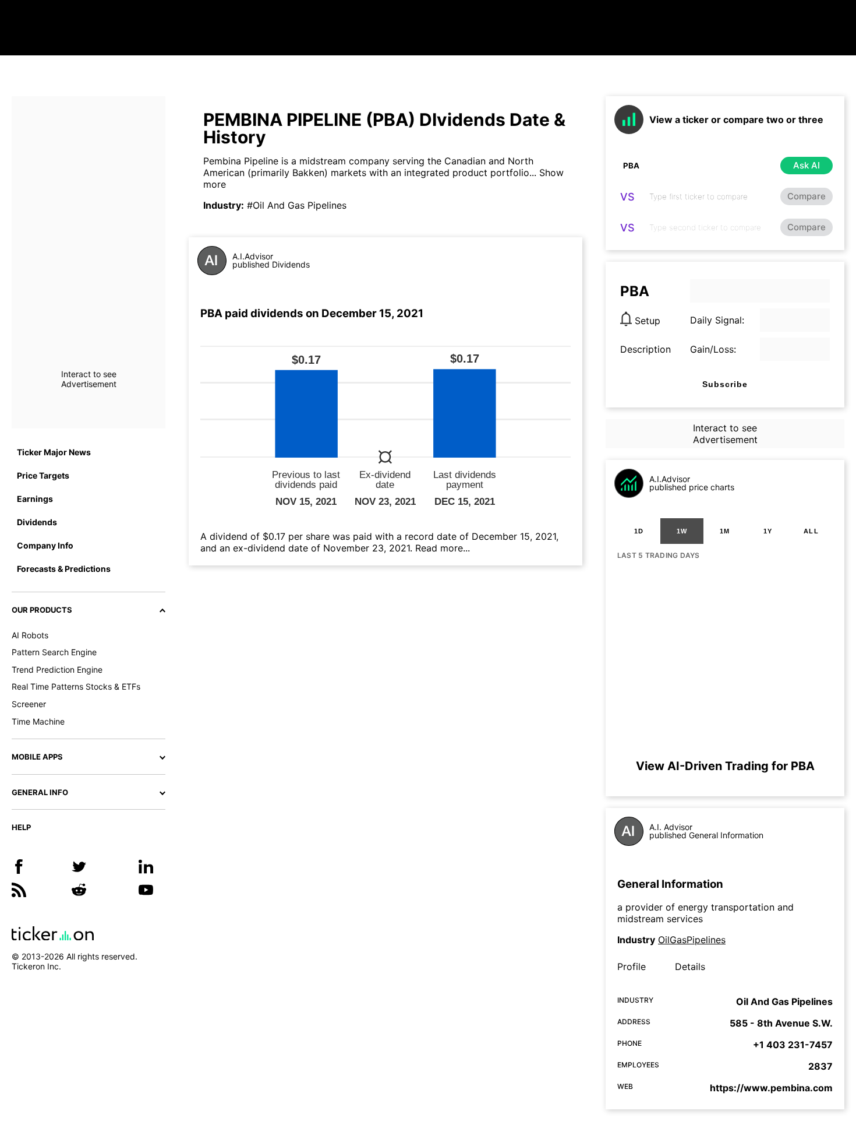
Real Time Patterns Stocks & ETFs (76, 686)
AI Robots (30, 635)
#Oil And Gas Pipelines (296, 205)
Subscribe (725, 384)
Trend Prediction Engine (57, 669)
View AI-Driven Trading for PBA (725, 766)
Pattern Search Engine (54, 652)
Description (645, 349)
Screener (29, 704)
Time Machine (38, 721)
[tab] (638, 531)
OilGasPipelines (692, 940)
